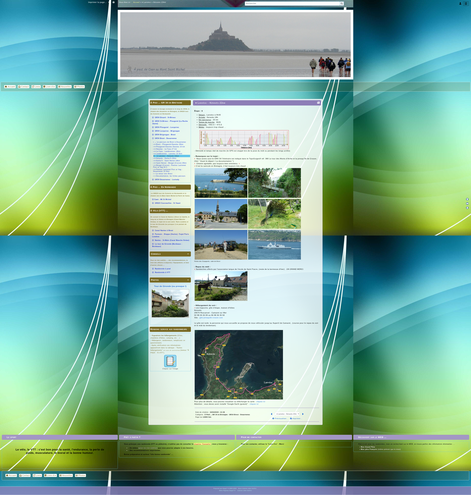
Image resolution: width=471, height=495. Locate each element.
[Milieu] (467, 203)
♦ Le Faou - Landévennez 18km (167, 151)
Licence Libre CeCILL (244, 490)
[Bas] (467, 208)
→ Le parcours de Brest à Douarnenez (170, 142)
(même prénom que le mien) (381, 449)
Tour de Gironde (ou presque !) (170, 286)
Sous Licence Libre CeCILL (247, 488)
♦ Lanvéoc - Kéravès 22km (167, 156)
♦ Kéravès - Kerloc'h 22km (165, 158)
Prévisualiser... (281, 418)
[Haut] (467, 199)
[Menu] (466, 3)
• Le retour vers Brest (163, 174)
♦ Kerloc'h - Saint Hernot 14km (167, 161)
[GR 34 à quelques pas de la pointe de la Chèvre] (235, 44)
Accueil (136, 2)
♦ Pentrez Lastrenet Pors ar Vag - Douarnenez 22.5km (167, 170)
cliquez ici (260, 402)
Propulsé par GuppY (220, 488)
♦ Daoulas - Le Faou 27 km (166, 149)
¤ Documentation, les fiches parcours (170, 176)
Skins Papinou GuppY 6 (227, 490)
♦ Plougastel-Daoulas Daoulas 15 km (170, 147)
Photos (170, 280)
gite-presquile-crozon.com (211, 318)
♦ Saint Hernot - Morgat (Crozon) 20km (171, 163)
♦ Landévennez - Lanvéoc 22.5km (168, 154)
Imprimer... (297, 418)
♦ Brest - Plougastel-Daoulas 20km (169, 144)
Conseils (170, 254)
